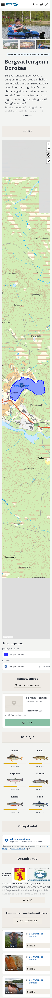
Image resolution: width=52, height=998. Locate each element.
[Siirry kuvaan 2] (27, 44)
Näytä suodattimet (29, 685)
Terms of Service (18, 848)
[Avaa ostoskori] (41, 4)
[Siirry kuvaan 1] (10, 44)
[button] (21, 385)
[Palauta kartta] (49, 155)
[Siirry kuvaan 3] (44, 44)
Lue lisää (27, 115)
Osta (29, 722)
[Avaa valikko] (2, 4)
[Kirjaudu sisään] (47, 5)
